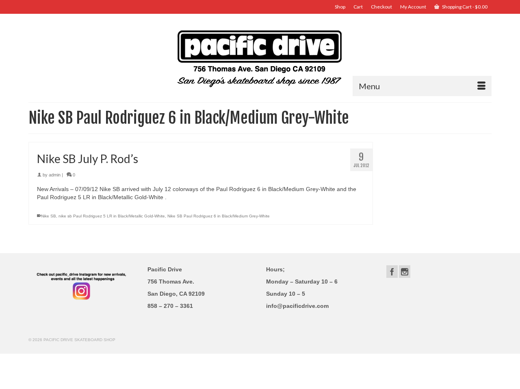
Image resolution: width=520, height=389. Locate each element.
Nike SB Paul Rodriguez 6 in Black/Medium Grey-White (218, 216)
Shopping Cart (464, 7)
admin (55, 174)
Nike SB (48, 216)
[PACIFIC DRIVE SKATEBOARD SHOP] (260, 58)
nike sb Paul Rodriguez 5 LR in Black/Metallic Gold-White (111, 216)
